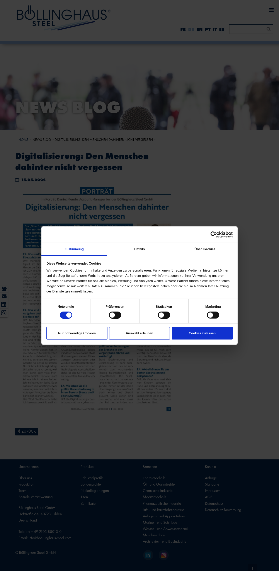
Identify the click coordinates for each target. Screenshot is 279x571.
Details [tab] (139, 249)
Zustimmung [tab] (74, 249)
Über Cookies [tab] (204, 249)
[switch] (115, 314)
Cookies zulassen (202, 333)
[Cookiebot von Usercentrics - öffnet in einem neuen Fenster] (214, 234)
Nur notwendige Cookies (77, 333)
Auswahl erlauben (139, 333)
